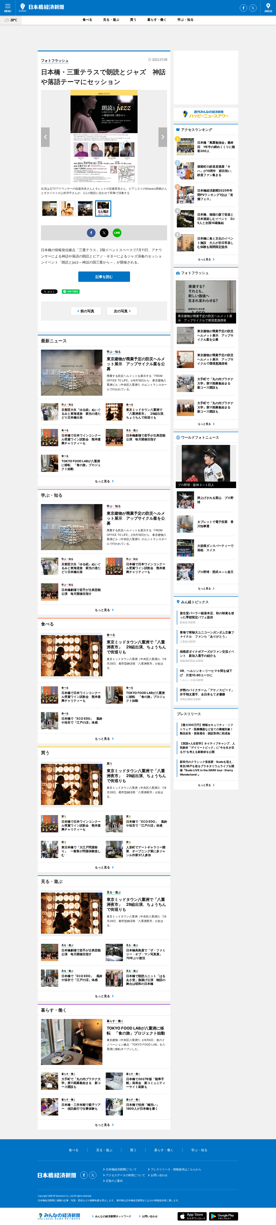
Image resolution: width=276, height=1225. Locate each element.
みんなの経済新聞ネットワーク (59, 1216)
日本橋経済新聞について (121, 1169)
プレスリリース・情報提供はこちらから (176, 1169)
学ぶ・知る (185, 19)
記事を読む (104, 277)
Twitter (253, 8)
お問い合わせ (159, 1175)
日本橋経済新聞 (41, 7)
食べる (87, 19)
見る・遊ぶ (111, 19)
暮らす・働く (157, 19)
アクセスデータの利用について (125, 1175)
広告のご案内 (114, 1180)
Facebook (243, 8)
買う (133, 19)
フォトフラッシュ (55, 60)
